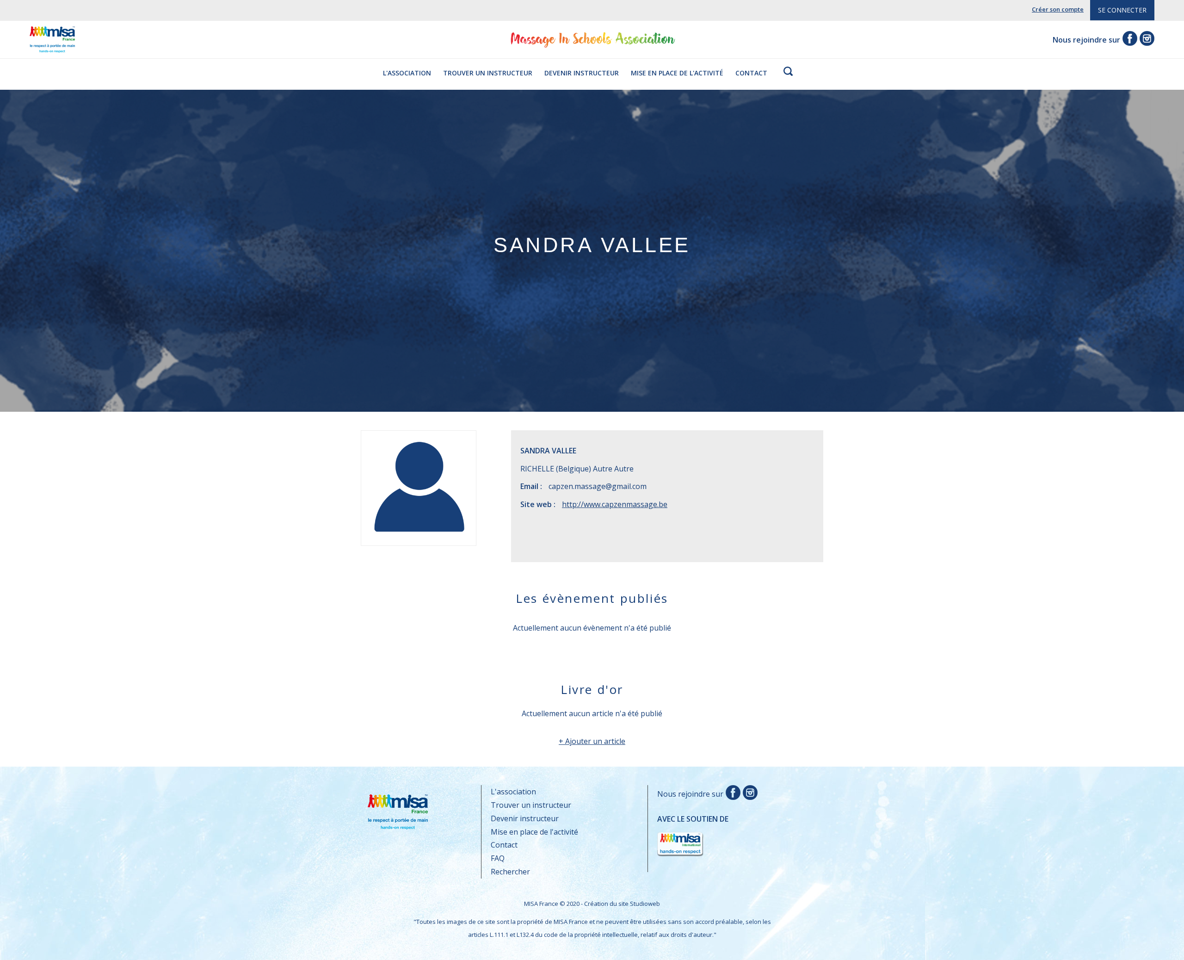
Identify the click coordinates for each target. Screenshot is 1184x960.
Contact (751, 72)
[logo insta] (1145, 40)
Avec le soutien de (692, 829)
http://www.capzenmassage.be (614, 504)
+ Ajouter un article (592, 741)
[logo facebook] (1128, 40)
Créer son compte (1058, 9)
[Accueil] (52, 46)
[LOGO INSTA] (749, 794)
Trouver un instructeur (487, 72)
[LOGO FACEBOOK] (731, 794)
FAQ (498, 858)
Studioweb (645, 903)
